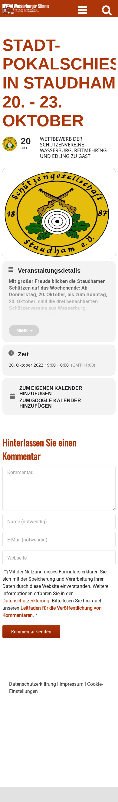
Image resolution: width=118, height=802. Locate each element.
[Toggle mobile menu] (83, 10)
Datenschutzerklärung (32, 684)
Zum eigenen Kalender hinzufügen (50, 391)
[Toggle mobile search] (107, 10)
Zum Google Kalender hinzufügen (50, 403)
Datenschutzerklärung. (26, 601)
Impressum (72, 684)
